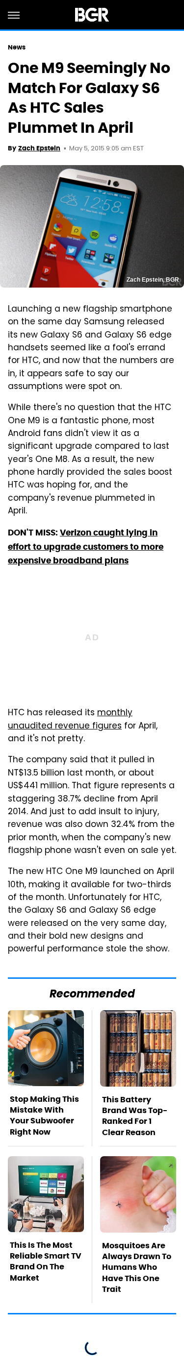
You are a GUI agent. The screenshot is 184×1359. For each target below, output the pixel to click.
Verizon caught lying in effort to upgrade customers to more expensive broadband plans (85, 546)
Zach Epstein (39, 148)
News (17, 47)
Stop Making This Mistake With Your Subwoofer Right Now (44, 1115)
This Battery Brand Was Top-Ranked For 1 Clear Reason (134, 1116)
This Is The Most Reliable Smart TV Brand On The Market (45, 1261)
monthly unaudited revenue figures (70, 719)
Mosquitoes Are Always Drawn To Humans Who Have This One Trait (136, 1267)
